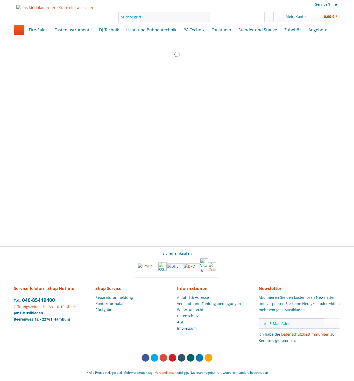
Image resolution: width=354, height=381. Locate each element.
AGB (180, 322)
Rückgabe (103, 309)
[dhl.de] (175, 266)
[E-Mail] (208, 358)
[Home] (19, 30)
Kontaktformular (109, 303)
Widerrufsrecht (190, 309)
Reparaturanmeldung (114, 297)
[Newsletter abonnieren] (332, 323)
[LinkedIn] (199, 358)
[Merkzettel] (269, 17)
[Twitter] (154, 358)
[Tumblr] (181, 358)
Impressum (187, 328)
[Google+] (163, 358)
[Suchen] (205, 17)
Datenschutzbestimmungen (305, 334)
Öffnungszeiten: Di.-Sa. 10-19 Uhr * (44, 306)
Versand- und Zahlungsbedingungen (209, 303)
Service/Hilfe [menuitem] (326, 4)
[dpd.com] (191, 266)
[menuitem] (164, 19)
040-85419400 (38, 300)
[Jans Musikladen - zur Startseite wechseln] (54, 13)
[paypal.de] (148, 266)
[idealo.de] (212, 266)
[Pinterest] (172, 358)
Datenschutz (188, 315)
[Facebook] (145, 358)
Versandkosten (165, 372)
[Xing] (190, 358)
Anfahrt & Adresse (193, 297)
